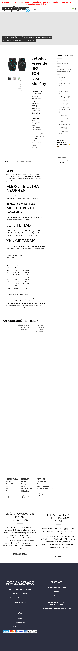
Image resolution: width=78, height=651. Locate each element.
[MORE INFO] (12, 496)
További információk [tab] (22, 161)
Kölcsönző (56, 591)
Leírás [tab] (7, 161)
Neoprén (35, 132)
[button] (23, 60)
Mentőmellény (36, 127)
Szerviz (56, 596)
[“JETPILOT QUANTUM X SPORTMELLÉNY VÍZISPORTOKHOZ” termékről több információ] (39, 494)
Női (64, 104)
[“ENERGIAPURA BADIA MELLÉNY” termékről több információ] (8, 496)
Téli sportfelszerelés (62, 62)
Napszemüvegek (65, 91)
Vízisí (63, 128)
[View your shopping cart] (74, 9)
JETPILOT (35, 140)
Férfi (33, 125)
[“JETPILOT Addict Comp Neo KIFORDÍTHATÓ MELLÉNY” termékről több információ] (24, 496)
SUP (62, 115)
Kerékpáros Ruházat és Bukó (65, 82)
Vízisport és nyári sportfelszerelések (64, 70)
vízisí (39, 143)
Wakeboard (36, 147)
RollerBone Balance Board (64, 108)
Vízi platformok (63, 123)
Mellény (34, 143)
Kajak (63, 77)
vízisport (34, 145)
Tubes (63, 118)
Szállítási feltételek (20, 627)
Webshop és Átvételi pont (56, 587)
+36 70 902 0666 (56, 604)
